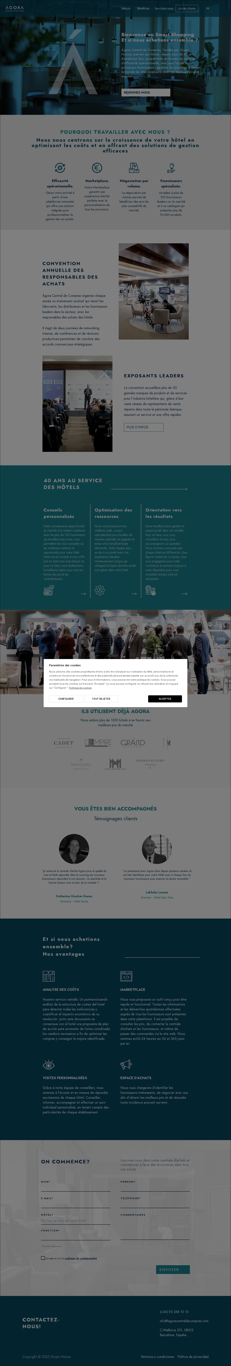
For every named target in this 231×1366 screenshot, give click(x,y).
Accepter (165, 699)
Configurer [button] (66, 699)
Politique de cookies (80, 688)
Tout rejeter (101, 699)
